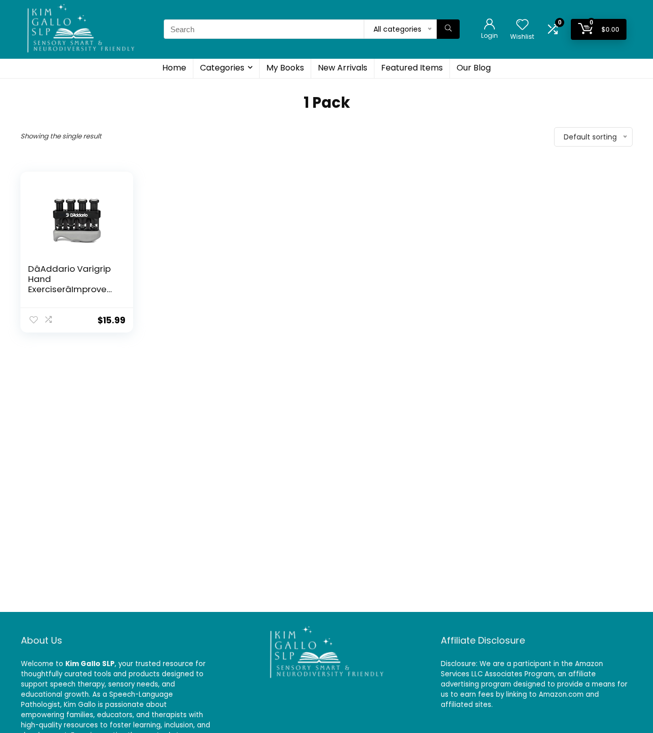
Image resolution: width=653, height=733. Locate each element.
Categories (222, 68)
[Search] (448, 29)
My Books (285, 68)
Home (174, 68)
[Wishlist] (522, 25)
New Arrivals (342, 68)
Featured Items (412, 68)
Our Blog (474, 68)
